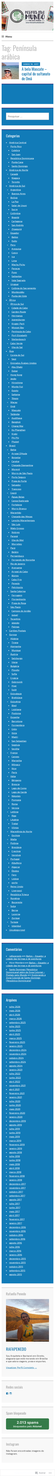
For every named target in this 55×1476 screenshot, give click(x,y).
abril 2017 (14, 1215)
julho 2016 (14, 1246)
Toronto (16, 181)
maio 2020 (14, 1109)
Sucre (15, 209)
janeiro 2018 (15, 1179)
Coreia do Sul (17, 355)
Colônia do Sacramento (24, 288)
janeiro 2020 (15, 1116)
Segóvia (16, 744)
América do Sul (17, 185)
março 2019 (15, 1140)
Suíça (13, 906)
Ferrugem (17, 595)
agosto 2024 (15, 1065)
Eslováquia (16, 693)
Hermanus (17, 315)
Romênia (15, 898)
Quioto (15, 390)
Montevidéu (18, 292)
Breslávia (16, 847)
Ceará (13, 492)
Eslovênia (15, 701)
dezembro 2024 (17, 1050)
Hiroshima (17, 382)
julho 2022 (14, 1073)
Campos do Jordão (21, 610)
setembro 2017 (17, 1195)
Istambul (16, 925)
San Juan (16, 154)
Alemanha (15, 646)
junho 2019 (14, 1132)
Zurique (16, 918)
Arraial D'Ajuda (19, 453)
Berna (15, 910)
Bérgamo (16, 780)
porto (15, 882)
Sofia (14, 673)
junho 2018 (14, 1160)
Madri (15, 736)
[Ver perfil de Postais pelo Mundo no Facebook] (7, 1393)
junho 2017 (14, 1207)
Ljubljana (16, 709)
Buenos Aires (19, 193)
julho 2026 (14, 1006)
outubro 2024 (16, 1057)
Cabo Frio (17, 579)
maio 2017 (14, 1211)
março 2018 (15, 1172)
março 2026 (15, 1018)
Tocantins (15, 618)
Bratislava (17, 697)
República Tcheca (19, 894)
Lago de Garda (19, 792)
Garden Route (19, 311)
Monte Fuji (17, 386)
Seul (14, 359)
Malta (13, 839)
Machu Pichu (18, 264)
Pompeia (16, 799)
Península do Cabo (21, 331)
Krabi (14, 433)
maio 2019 (14, 1136)
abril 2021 (14, 1089)
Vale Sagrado (19, 280)
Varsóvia (16, 855)
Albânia (14, 638)
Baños (15, 237)
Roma (15, 804)
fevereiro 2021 (17, 1093)
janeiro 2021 (15, 1097)
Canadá (14, 174)
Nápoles (16, 796)
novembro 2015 (17, 1262)
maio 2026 (14, 1010)
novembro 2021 (17, 1085)
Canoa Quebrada (20, 500)
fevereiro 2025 (17, 1042)
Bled (14, 705)
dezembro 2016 (17, 1227)
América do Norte (18, 170)
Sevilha (15, 748)
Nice (14, 768)
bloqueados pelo (30, 1425)
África (12, 300)
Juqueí (15, 615)
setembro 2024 (17, 1061)
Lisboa (15, 878)
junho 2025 (15, 1030)
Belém (15, 552)
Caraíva (15, 461)
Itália (13, 776)
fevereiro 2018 (17, 1176)
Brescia (16, 784)
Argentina (15, 189)
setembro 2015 (17, 1270)
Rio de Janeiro (17, 563)
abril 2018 (14, 1168)
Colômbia (15, 213)
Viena (14, 662)
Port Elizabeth (19, 335)
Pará (12, 547)
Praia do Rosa (19, 603)
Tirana (15, 642)
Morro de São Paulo (22, 473)
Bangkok (16, 422)
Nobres (16, 532)
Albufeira (16, 862)
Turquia (14, 922)
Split (14, 689)
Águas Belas (18, 496)
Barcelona (17, 721)
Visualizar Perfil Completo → (21, 1367)
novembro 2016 (17, 1231)
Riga (14, 815)
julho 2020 (14, 1101)
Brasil (12, 445)
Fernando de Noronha (23, 559)
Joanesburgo (18, 319)
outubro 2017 (16, 1191)
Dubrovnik (17, 681)
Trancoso (16, 489)
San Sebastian (19, 741)
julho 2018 (14, 1156)
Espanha (14, 717)
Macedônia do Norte (21, 831)
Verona (15, 807)
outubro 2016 (16, 1235)
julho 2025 (14, 1026)
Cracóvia (16, 851)
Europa (13, 634)
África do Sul (17, 303)
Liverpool (17, 890)
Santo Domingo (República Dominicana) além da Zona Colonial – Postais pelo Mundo (25, 972)
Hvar (14, 685)
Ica (13, 256)
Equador (14, 233)
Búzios (15, 575)
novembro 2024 (17, 1053)
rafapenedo (15, 956)
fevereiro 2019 (17, 1144)
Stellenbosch (19, 339)
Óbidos (15, 870)
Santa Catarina (18, 591)
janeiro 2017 (15, 1223)
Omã (12, 406)
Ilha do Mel (18, 540)
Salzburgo (17, 658)
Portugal (15, 859)
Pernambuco (17, 555)
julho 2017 (14, 1203)
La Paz (15, 201)
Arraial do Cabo (20, 571)
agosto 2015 (15, 1274)
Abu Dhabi (17, 366)
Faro (14, 874)
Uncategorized (17, 929)
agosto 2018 (15, 1152)
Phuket (15, 441)
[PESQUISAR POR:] (27, 116)
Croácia (14, 678)
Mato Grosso (17, 528)
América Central (17, 142)
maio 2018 (14, 1164)
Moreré (16, 469)
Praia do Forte (19, 481)
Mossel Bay (18, 327)
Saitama (16, 394)
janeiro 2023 (15, 1069)
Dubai (15, 370)
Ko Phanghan (18, 429)
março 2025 (15, 1038)
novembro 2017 (17, 1187)
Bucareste (17, 902)
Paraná (14, 536)
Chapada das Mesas (22, 516)
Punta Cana (17, 162)
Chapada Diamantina (22, 465)
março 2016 (15, 1250)
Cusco (15, 252)
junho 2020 (15, 1105)
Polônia (14, 843)
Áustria (14, 654)
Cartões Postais (17, 630)
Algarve (16, 867)
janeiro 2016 (15, 1254)
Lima (14, 260)
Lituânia (14, 819)
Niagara (16, 178)
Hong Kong (16, 374)
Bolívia (13, 197)
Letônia (14, 811)
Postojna (16, 713)
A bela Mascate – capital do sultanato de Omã (36, 73)
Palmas (15, 626)
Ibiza (14, 733)
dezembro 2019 (17, 1120)
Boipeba (16, 457)
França (13, 752)
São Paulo (15, 607)
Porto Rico (16, 146)
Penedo (16, 583)
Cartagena (17, 221)
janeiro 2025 (15, 1046)
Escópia (16, 835)
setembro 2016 (17, 1239)
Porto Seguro (19, 477)
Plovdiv (15, 670)
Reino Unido (16, 886)
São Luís (16, 524)
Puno (14, 272)
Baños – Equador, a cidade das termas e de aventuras (26, 957)
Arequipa (16, 248)
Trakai (15, 823)
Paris (14, 772)
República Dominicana (22, 158)
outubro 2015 (16, 1266)
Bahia (13, 449)
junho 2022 (15, 1077)
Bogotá (15, 217)
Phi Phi (15, 437)
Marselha (17, 760)
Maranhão (15, 512)
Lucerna (16, 914)
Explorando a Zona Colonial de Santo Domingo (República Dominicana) (26, 978)
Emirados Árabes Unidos (23, 363)
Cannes (15, 756)
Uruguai (14, 284)
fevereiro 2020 (17, 1113)
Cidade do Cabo (20, 307)
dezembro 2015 (17, 1258)
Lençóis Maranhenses (23, 520)
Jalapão (15, 622)
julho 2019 (14, 1128)
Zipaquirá (17, 229)
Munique (16, 650)
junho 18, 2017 (31, 64)
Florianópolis (19, 599)
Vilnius (15, 827)
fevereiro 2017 (16, 1219)
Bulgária (14, 666)
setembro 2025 (17, 1022)
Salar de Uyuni (19, 205)
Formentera (18, 725)
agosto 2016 (15, 1242)
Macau (13, 402)
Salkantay (17, 276)
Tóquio (15, 398)
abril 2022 (14, 1081)
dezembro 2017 (17, 1183)
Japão (13, 378)
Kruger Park (18, 323)
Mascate (16, 410)
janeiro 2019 (15, 1148)
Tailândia (15, 414)
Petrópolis (17, 587)
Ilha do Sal (17, 347)
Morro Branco (19, 508)
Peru (12, 244)
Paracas (16, 268)
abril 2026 (14, 1014)
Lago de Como (19, 788)
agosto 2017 (15, 1199)
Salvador (16, 485)
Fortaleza (17, 504)
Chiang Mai (17, 426)
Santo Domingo (20, 166)
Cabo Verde (16, 343)
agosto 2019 (15, 1124)
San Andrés (18, 225)
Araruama (17, 567)
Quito (14, 241)
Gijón (14, 729)
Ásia (11, 351)
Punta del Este (19, 296)
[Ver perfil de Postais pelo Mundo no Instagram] (11, 1393)
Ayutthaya (17, 418)
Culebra (16, 150)
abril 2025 (14, 1034)
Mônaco (16, 764)
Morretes (17, 544)
